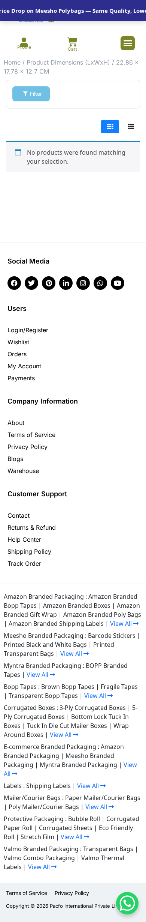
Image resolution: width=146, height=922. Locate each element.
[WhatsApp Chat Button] (127, 903)
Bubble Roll (84, 819)
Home (12, 62)
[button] (128, 43)
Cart (72, 49)
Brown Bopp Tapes (67, 686)
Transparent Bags (108, 849)
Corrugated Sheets (65, 828)
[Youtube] (117, 283)
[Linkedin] (66, 283)
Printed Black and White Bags (45, 644)
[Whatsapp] (100, 283)
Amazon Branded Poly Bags (102, 614)
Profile (24, 47)
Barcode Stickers (112, 635)
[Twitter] (31, 283)
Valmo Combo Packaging (39, 858)
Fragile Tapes (119, 686)
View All (121, 623)
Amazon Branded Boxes (76, 605)
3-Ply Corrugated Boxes (93, 708)
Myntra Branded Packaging (78, 765)
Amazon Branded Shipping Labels (56, 623)
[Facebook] (14, 283)
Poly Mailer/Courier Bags (44, 807)
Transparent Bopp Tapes (43, 696)
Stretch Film (37, 837)
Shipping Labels (48, 786)
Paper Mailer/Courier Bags (102, 798)
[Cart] (72, 41)
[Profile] (24, 42)
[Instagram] (83, 283)
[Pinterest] (48, 283)
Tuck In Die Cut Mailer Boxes (67, 726)
